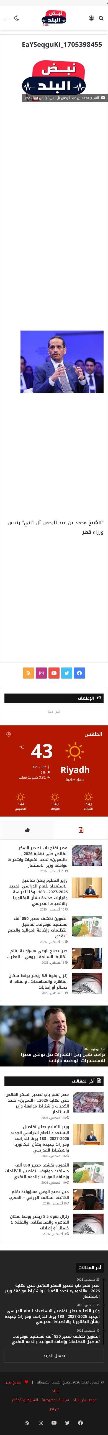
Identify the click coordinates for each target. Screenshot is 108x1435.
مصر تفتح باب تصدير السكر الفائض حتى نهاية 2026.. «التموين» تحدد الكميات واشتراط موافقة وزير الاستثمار (38, 856)
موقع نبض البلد (84, 1399)
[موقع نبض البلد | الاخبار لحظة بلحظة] (54, 18)
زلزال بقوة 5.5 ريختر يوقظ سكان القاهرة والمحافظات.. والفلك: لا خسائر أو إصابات (38, 981)
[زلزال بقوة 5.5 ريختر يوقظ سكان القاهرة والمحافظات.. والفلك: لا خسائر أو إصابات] (87, 983)
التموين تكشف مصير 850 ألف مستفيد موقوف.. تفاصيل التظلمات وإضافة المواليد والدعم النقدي (38, 927)
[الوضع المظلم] (16, 20)
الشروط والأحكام (25, 1399)
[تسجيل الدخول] (91, 20)
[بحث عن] (101, 20)
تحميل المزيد (54, 1355)
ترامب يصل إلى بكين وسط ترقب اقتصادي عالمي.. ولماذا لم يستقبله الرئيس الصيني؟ (54, 1057)
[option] (54, 1036)
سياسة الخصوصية (55, 1399)
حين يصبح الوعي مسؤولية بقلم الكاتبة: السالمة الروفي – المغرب (37, 954)
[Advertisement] (54, 164)
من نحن (54, 1408)
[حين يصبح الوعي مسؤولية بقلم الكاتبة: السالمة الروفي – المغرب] (87, 958)
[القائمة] (7, 20)
